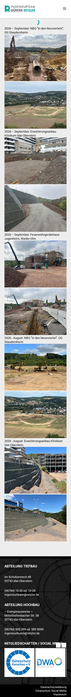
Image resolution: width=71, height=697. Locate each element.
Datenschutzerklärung (53, 687)
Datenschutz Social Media (51, 691)
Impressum (60, 694)
